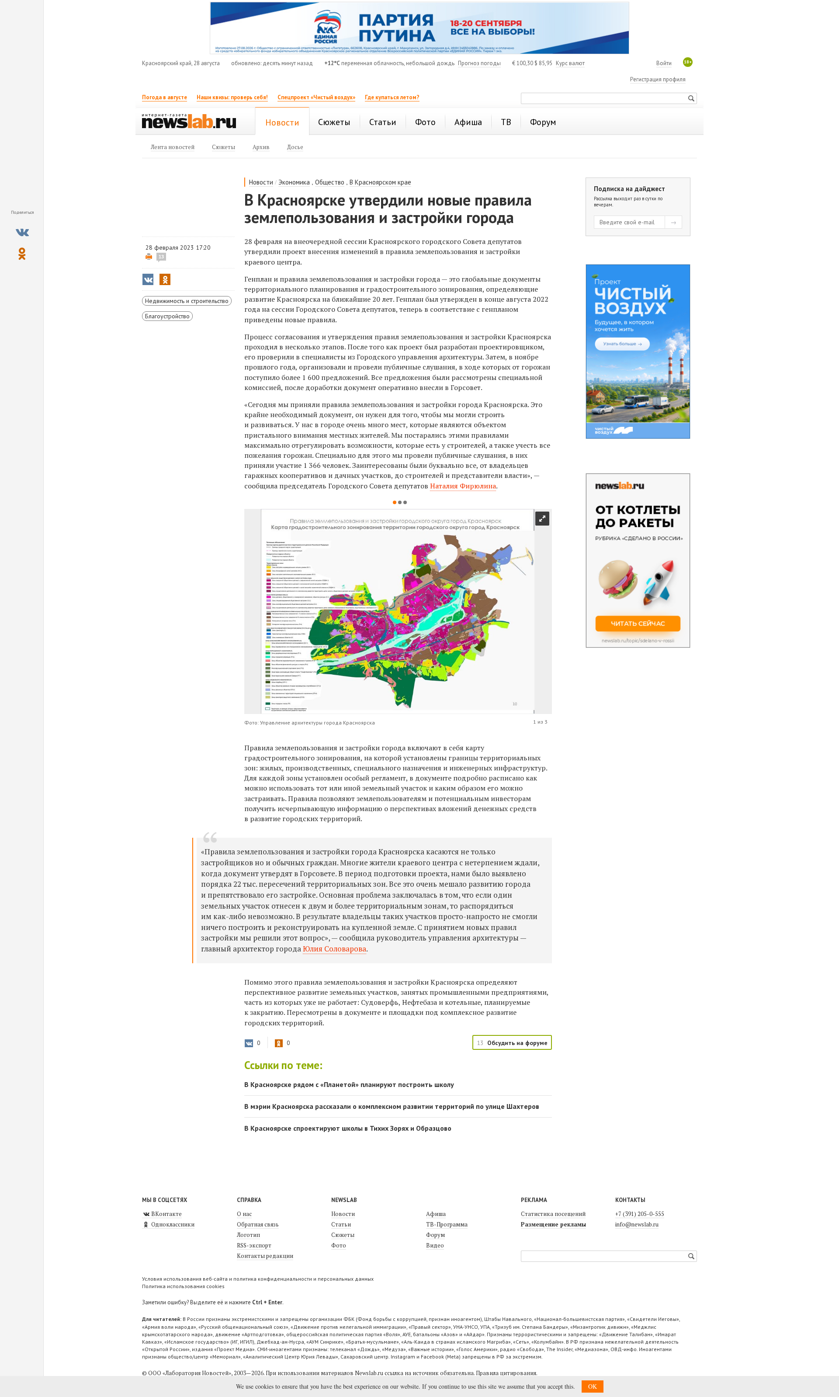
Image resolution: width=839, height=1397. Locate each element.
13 (161, 256)
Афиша (436, 1214)
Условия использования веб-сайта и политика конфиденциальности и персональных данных (258, 1278)
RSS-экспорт (254, 1245)
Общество (329, 182)
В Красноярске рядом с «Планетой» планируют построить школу (349, 1084)
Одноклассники (172, 1224)
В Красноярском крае (380, 182)
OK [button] (592, 1386)
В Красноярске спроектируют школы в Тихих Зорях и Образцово (347, 1128)
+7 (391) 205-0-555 (639, 1214)
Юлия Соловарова (334, 949)
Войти (664, 63)
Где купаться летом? (392, 97)
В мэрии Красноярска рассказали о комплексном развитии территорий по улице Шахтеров (391, 1106)
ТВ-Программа (447, 1224)
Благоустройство (167, 316)
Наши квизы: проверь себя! (232, 97)
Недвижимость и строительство (187, 301)
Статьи (341, 1224)
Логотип (248, 1235)
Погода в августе (164, 97)
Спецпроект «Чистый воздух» (316, 97)
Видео (435, 1245)
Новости (261, 182)
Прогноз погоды (479, 63)
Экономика (294, 182)
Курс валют (570, 63)
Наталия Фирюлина (463, 486)
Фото (338, 1245)
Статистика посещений (553, 1214)
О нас (244, 1214)
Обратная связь (258, 1224)
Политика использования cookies (183, 1286)
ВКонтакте (166, 1214)
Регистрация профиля (658, 79)
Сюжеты (342, 1235)
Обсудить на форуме (517, 1043)
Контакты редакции (265, 1256)
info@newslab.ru (637, 1224)
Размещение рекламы (553, 1224)
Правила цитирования (506, 1373)
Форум (435, 1235)
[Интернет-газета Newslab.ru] (193, 121)
